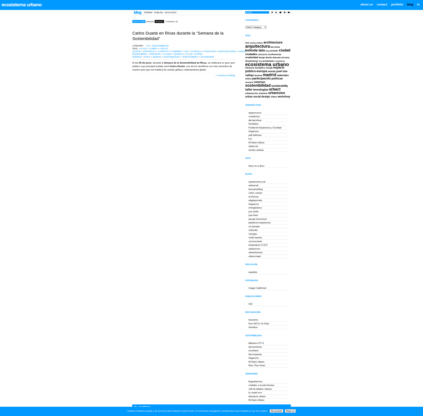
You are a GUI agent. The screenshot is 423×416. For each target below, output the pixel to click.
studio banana (255, 237)
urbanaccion (251, 93)
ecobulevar (280, 61)
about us (367, 4)
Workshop (284, 96)
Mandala (179, 54)
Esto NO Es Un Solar (259, 323)
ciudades (251, 54)
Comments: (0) (172, 22)
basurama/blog (256, 189)
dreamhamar (251, 61)
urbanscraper (255, 256)
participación (261, 78)
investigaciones (227, 51)
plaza (189, 54)
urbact (275, 89)
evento (272, 71)
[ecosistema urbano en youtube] (280, 13)
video (274, 96)
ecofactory (254, 196)
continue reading (226, 75)
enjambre (253, 272)
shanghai (249, 82)
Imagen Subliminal (257, 288)
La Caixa (167, 54)
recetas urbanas (256, 150)
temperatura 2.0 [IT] (258, 245)
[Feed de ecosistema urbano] (272, 13)
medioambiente (160, 46)
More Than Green (257, 365)
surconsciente (255, 241)
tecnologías (260, 89)
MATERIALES (283, 75)
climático (163, 51)
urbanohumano (256, 252)
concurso (262, 54)
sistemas (259, 82)
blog (410, 4)
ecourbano (253, 350)
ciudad (284, 50)
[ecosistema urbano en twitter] (276, 13)
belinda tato (255, 50)
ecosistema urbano (267, 64)
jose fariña (253, 211)
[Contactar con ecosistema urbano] (289, 13)
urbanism (263, 93)
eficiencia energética (255, 68)
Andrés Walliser (256, 43)
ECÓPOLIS (196, 51)
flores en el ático (256, 166)
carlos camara (255, 193)
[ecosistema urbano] (22, 4)
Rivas (147, 57)
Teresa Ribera (190, 57)
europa (261, 71)
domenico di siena (280, 57)
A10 (250, 304)
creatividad (251, 57)
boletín (274, 50)
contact (382, 4)
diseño (269, 57)
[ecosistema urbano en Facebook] (284, 13)
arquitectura (257, 46)
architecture (273, 42)
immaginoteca (255, 208)
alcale (143, 48)
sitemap (148, 12)
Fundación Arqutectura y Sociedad (265, 127)
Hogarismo (254, 131)
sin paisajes (254, 226)
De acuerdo (276, 411)
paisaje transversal (258, 219)
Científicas (149, 51)
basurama (253, 320)
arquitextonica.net (257, 182)
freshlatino (253, 124)
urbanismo (276, 93)
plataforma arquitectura (259, 222)
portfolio (397, 4)
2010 (247, 43)
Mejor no (290, 411)
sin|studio (253, 230)
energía (269, 68)
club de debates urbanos (260, 389)
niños (248, 78)
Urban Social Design (257, 96)
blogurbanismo (255, 381)
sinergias (253, 234)
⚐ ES (147, 46)
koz (250, 139)
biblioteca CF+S (256, 343)
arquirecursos (255, 113)
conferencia (274, 54)
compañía (176, 51)
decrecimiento (255, 347)
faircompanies (255, 354)
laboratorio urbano (257, 396)
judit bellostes (255, 135)
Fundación (210, 51)
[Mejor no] (419, 411)
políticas (277, 78)
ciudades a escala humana (261, 385)
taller (248, 89)
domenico (159, 22)
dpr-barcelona (255, 120)
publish (158, 12)
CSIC (186, 51)
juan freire (253, 215)
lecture (258, 75)
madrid (269, 74)
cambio (153, 48)
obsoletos (253, 327)
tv (418, 4)
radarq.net (253, 146)
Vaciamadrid (207, 57)
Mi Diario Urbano (256, 142)
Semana (157, 57)
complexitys (254, 116)
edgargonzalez (255, 200)
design (262, 57)
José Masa (154, 54)
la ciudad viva (255, 392)
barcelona (275, 47)
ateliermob (253, 185)
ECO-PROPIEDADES (267, 61)
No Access (170, 12)
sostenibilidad (171, 57)
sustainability (279, 85)
